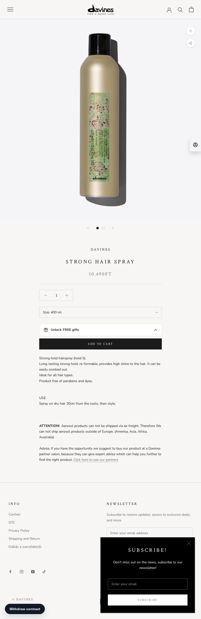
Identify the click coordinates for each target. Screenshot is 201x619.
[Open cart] (191, 9)
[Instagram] (21, 571)
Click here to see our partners (96, 459)
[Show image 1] (97, 228)
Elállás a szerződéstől (25, 546)
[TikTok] (44, 571)
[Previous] (88, 228)
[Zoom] (190, 30)
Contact (14, 514)
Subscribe (148, 600)
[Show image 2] (103, 228)
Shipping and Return (24, 538)
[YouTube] (33, 571)
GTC (12, 522)
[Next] (113, 228)
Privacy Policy (19, 530)
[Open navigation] (10, 9)
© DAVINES (22, 599)
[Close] (189, 543)
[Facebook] (10, 571)
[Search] (180, 9)
